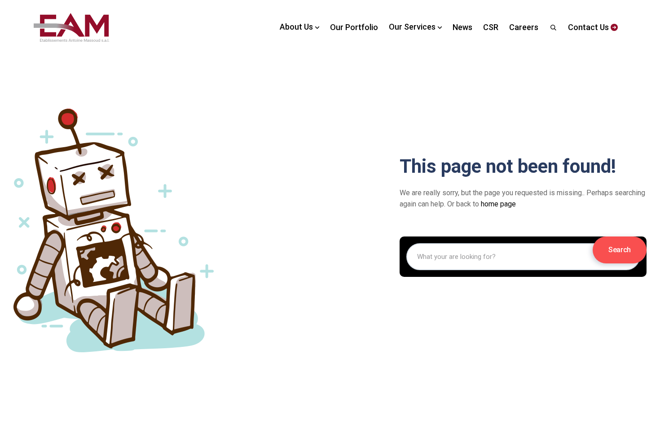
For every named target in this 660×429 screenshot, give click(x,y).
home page (498, 204)
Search (619, 249)
